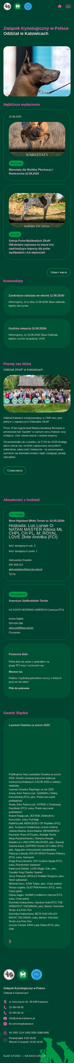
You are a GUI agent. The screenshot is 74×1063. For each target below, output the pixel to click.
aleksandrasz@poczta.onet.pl (25, 569)
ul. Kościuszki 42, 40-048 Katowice (28, 1001)
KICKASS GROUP (35, 1055)
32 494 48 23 (16, 1012)
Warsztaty (16, 163)
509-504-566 (16, 623)
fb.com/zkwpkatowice (21, 1023)
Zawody (14, 234)
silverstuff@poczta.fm (21, 627)
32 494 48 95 (16, 1007)
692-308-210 (16, 564)
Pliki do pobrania (19, 688)
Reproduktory (18, 594)
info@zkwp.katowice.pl (22, 1018)
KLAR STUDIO (12, 1055)
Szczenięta (16, 514)
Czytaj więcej (14, 470)
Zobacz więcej (59, 272)
